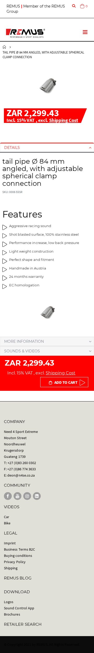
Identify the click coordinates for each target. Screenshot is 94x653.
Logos (8, 601)
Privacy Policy (15, 561)
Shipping (11, 568)
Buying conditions (18, 555)
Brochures (12, 614)
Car (6, 517)
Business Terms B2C (19, 549)
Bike (7, 523)
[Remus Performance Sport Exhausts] (25, 33)
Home (4, 47)
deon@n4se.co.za (21, 475)
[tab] (47, 148)
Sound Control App (19, 608)
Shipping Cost (63, 120)
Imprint (10, 543)
